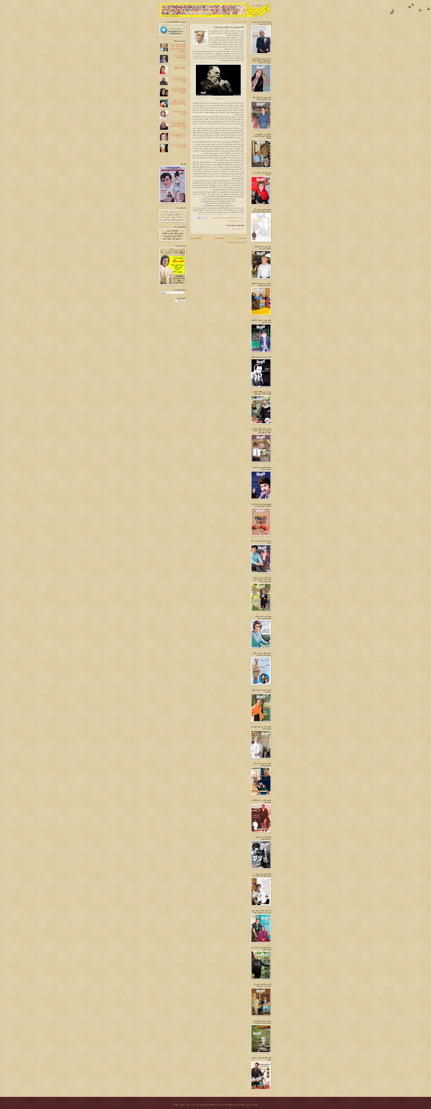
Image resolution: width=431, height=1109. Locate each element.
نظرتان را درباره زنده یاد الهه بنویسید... (178, 145)
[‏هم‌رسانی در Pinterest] (198, 218)
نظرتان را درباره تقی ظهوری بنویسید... (179, 56)
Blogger (176, 1104)
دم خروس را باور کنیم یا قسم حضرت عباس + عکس (178, 79)
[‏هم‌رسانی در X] (202, 218)
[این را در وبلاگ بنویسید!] (204, 218)
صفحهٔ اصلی (219, 238)
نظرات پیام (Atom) (233, 242)
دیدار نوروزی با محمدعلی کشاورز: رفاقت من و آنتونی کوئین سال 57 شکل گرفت (177, 125)
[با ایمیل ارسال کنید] (206, 218)
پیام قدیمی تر (195, 238)
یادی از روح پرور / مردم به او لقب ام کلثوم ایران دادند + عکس (178, 135)
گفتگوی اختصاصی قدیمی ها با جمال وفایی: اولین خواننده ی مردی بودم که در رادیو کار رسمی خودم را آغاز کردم (178, 48)
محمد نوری (232, 221)
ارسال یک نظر (236, 229)
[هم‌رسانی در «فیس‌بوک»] (200, 218)
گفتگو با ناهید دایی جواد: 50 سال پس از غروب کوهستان (178, 90)
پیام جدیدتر (241, 238)
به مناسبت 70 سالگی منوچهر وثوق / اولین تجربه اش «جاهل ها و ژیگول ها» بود (178, 102)
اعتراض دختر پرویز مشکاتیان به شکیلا (180, 67)
